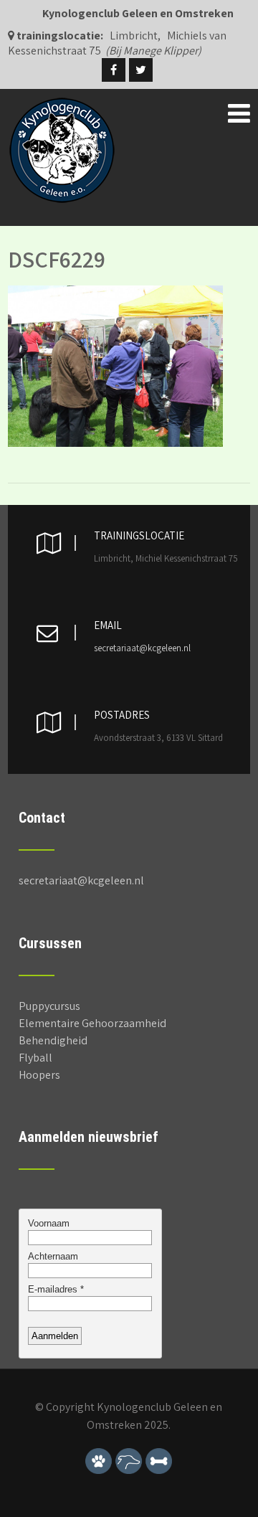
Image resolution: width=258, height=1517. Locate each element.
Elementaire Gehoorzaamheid (92, 1023)
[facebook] (113, 70)
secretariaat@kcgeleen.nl (142, 648)
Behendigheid (53, 1040)
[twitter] (141, 70)
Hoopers (39, 1074)
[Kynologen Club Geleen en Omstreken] (62, 103)
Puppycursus (49, 1005)
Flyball (35, 1057)
